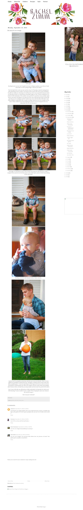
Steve (23, 400)
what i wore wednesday (70, 124)
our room (69, 143)
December (69, 111)
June (68, 161)
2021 (67, 96)
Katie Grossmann (14, 426)
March (68, 166)
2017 (67, 104)
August (69, 157)
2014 (67, 110)
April (68, 164)
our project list (70, 155)
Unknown (13, 408)
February (69, 168)
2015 (67, 108)
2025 (67, 94)
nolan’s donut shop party (70, 146)
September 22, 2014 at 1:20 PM (21, 408)
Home (28, 481)
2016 (67, 106)
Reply (12, 415)
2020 (67, 98)
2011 (67, 176)
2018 (67, 102)
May (68, 163)
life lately (16, 400)
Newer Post (10, 481)
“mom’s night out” (70, 138)
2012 (67, 174)
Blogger (44, 506)
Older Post (47, 481)
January (69, 170)
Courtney (13, 419)
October (69, 115)
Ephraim (12, 400)
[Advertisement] (28, 470)
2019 (67, 100)
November (69, 113)
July (68, 159)
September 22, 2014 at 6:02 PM (22, 434)
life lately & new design (70, 131)
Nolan (20, 400)
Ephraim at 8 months (69, 119)
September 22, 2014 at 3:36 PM (25, 426)
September (69, 117)
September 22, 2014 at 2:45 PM (21, 419)
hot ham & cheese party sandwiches (70, 128)
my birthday (69, 153)
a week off (69, 133)
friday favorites (70, 122)
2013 (67, 173)
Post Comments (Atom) (18, 483)
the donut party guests (70, 141)
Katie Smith (13, 434)
